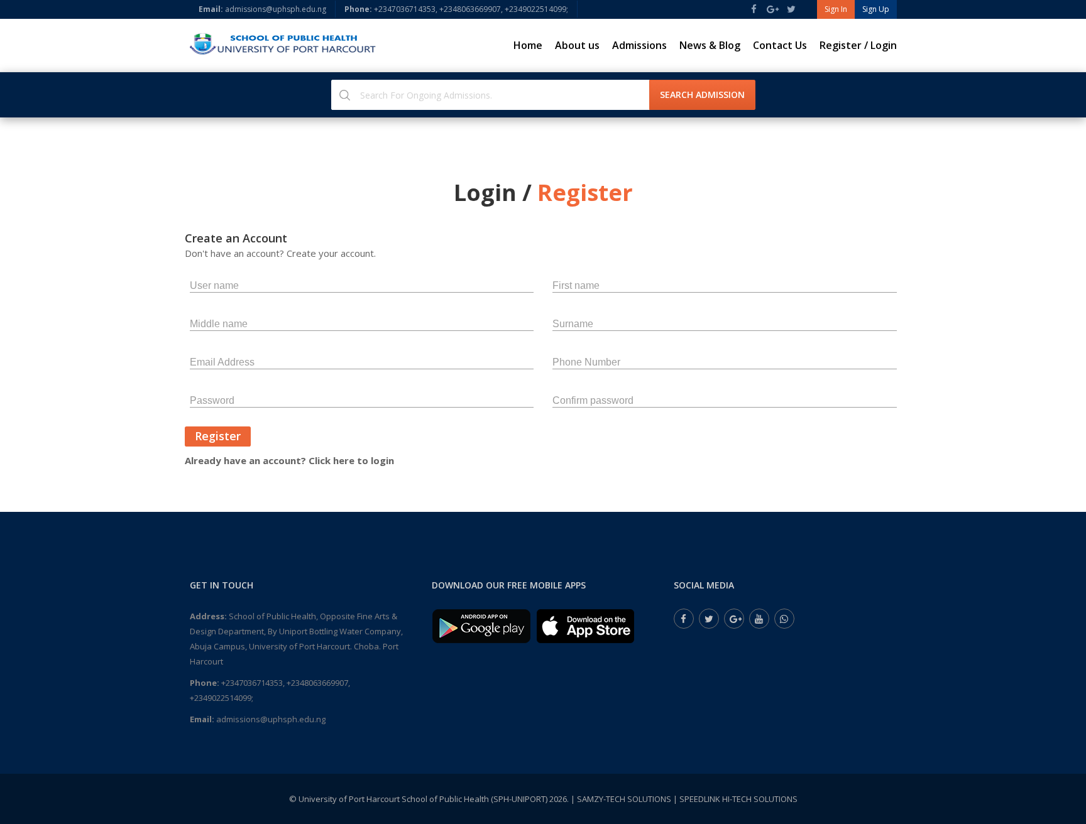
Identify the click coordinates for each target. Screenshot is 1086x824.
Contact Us (780, 45)
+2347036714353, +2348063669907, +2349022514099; (456, 9)
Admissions (639, 45)
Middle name (219, 323)
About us (577, 45)
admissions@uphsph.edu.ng (262, 9)
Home (527, 45)
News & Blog (709, 45)
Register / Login (858, 45)
